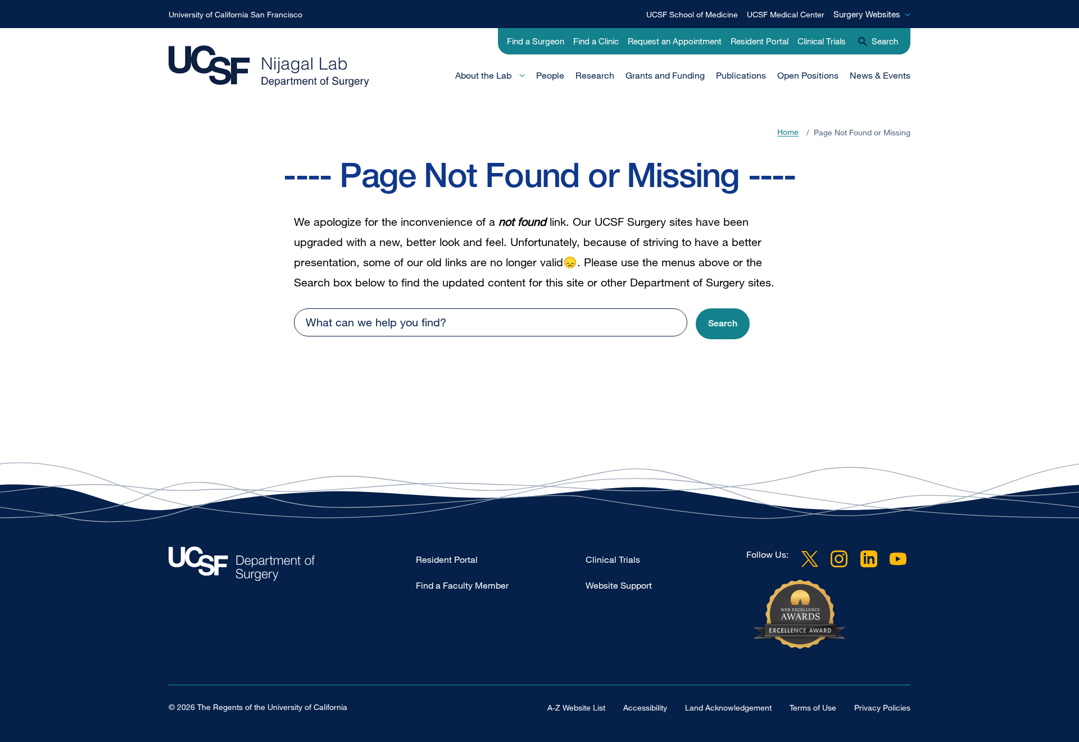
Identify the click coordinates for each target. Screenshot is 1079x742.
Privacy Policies (882, 707)
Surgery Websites (866, 14)
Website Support (619, 585)
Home (788, 132)
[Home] (269, 67)
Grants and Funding (665, 75)
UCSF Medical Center (785, 14)
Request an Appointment (675, 41)
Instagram (839, 559)
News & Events (880, 75)
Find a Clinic (596, 41)
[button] (723, 323)
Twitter (809, 559)
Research (594, 75)
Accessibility (645, 707)
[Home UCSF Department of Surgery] (292, 566)
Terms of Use (813, 707)
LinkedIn (868, 559)
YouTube (898, 559)
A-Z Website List (576, 707)
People (550, 75)
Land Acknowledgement (728, 707)
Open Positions (807, 75)
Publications (741, 75)
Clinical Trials (821, 41)
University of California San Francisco (235, 14)
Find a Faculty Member (462, 585)
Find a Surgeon (535, 41)
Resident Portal (759, 41)
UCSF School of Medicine (692, 14)
